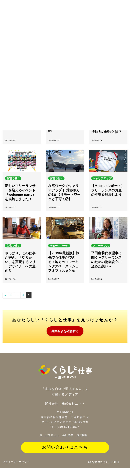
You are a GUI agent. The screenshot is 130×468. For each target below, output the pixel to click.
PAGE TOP (125, 463)
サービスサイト (49, 435)
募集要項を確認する (65, 331)
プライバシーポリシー (16, 461)
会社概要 (67, 435)
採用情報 (82, 435)
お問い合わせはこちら (65, 447)
